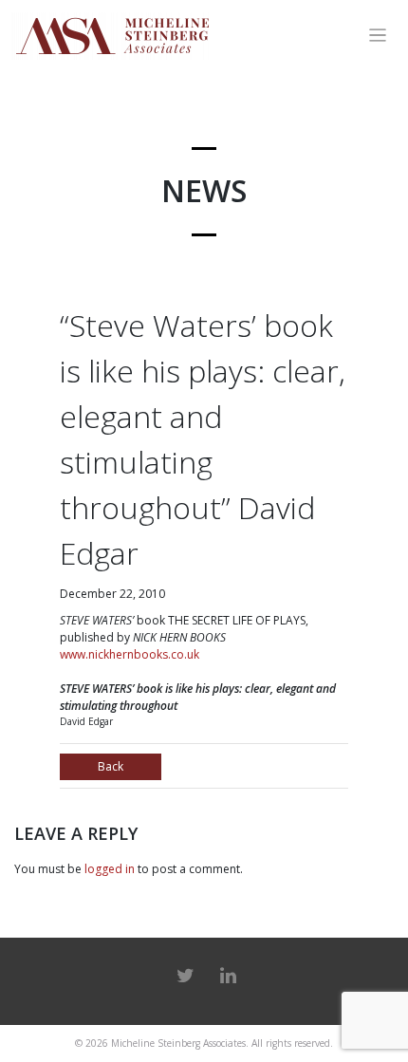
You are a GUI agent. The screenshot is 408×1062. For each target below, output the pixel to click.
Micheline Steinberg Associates (178, 1043)
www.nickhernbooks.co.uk (129, 654)
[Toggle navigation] (378, 35)
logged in (109, 869)
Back (110, 766)
